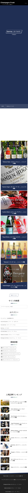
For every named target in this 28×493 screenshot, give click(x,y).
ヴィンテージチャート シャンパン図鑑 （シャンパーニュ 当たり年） (18, 402)
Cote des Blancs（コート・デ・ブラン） (9, 331)
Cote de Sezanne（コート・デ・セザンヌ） (10, 321)
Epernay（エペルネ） (5, 328)
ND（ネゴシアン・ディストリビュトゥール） (10, 353)
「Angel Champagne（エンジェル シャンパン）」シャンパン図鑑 (18, 424)
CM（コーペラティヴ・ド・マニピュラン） (10, 359)
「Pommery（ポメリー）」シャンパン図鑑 (18, 445)
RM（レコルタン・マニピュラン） (8, 347)
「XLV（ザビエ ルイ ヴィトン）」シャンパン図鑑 (18, 460)
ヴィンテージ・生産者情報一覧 (7, 318)
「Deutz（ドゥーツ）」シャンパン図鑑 (18, 467)
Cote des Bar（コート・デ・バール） (8, 324)
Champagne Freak (8, 2)
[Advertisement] (14, 124)
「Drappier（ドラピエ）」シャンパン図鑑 (18, 453)
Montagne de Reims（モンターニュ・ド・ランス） (11, 337)
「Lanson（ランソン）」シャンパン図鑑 (18, 438)
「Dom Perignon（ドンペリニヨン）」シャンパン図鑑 (18, 417)
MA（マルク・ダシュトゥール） (8, 356)
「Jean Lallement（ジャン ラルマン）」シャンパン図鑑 (17, 409)
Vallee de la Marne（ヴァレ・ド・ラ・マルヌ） (10, 334)
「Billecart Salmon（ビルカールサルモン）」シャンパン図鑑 (18, 431)
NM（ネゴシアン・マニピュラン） (8, 350)
